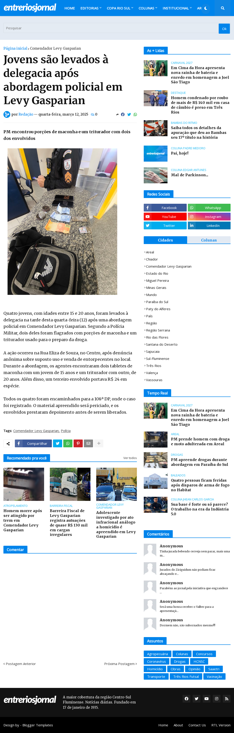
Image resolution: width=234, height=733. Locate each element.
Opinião (194, 669)
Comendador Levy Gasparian (55, 48)
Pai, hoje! (179, 153)
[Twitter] (129, 114)
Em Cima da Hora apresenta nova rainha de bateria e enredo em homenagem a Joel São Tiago (200, 74)
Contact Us (197, 725)
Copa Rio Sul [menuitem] (118, 8)
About (178, 725)
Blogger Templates (37, 725)
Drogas (180, 661)
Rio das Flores (157, 337)
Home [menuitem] (69, 8)
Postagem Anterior (21, 663)
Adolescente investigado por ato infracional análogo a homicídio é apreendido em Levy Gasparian (116, 524)
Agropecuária (157, 654)
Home (163, 725)
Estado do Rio (157, 273)
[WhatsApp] (135, 114)
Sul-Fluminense (157, 358)
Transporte (156, 676)
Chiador (152, 259)
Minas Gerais (156, 287)
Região (151, 323)
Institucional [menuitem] (176, 8)
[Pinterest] (78, 443)
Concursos (204, 654)
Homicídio (155, 669)
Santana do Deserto (162, 344)
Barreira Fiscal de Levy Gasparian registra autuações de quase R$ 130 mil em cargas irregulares (69, 522)
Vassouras (154, 379)
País (149, 316)
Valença (152, 372)
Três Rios (153, 365)
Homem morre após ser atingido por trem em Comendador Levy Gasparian (22, 520)
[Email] (88, 443)
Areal (150, 252)
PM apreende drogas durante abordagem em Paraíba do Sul (199, 462)
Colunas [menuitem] (146, 8)
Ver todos (130, 458)
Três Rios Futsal (186, 676)
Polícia (66, 431)
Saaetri (213, 669)
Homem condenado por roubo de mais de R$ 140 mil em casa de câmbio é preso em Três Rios (200, 104)
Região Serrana (158, 330)
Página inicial (15, 48)
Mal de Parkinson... (189, 175)
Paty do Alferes (158, 309)
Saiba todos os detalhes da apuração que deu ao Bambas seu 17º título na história (198, 132)
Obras (176, 669)
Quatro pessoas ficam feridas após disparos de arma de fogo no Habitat (200, 485)
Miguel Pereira (157, 280)
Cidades (165, 240)
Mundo (151, 294)
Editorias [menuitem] (89, 8)
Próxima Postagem (119, 663)
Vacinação (214, 676)
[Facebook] (123, 114)
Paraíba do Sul (157, 301)
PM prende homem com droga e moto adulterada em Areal (200, 441)
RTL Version (221, 725)
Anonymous (171, 546)
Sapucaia (153, 351)
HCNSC (199, 661)
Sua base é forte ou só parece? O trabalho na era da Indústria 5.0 (200, 509)
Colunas (209, 240)
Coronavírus (156, 661)
